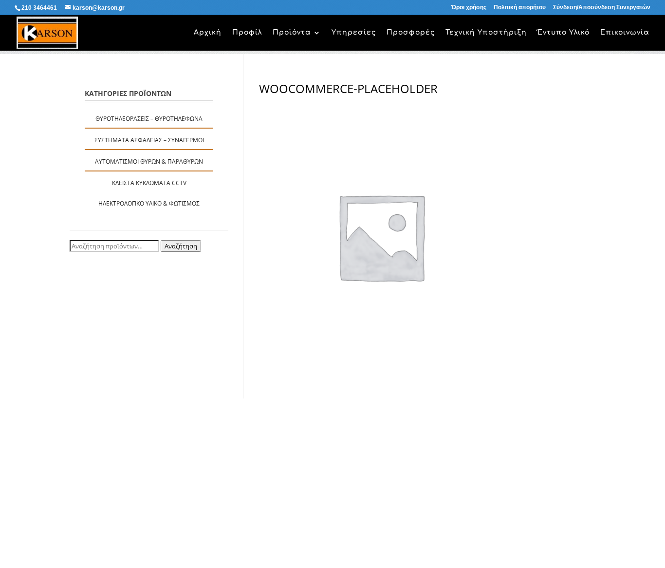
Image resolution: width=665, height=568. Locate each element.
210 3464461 (39, 7)
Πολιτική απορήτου (520, 7)
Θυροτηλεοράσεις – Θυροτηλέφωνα (149, 118)
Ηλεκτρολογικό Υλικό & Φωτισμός (149, 203)
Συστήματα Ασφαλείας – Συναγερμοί (149, 140)
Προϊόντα (292, 32)
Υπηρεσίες (354, 32)
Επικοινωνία (624, 32)
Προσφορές (411, 32)
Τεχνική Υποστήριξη (486, 32)
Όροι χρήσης (468, 7)
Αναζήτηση (181, 246)
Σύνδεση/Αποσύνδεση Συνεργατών (601, 7)
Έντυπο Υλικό (563, 32)
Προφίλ (247, 32)
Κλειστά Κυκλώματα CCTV (149, 183)
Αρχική (208, 32)
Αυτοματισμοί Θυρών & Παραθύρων (149, 161)
